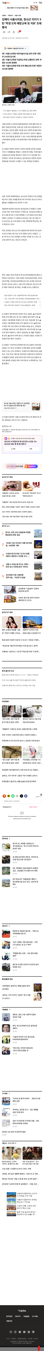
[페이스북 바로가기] (10, 1332)
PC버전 (36, 1339)
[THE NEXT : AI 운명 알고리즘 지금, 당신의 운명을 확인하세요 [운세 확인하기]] (22, 466)
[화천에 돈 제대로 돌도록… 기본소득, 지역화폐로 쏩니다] (6, 934)
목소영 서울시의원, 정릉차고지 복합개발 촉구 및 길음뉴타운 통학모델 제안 (17, 404)
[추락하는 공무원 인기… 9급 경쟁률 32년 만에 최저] (6, 1112)
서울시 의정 (18, 15)
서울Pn (4, 15)
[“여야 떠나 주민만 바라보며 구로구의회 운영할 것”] (6, 1051)
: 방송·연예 (8, 1143)
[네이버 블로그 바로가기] (33, 1332)
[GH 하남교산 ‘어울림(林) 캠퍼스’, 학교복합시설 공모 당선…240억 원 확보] (6, 883)
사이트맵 (30, 1339)
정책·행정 (5, 838)
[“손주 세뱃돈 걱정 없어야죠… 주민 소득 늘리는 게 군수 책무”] (6, 945)
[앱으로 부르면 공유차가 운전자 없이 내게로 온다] (6, 967)
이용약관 (13, 1339)
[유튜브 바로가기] (19, 1332)
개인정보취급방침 (21, 1339)
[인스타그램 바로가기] (24, 1332)
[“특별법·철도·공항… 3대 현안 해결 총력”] (6, 956)
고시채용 (5, 1093)
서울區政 (5, 1009)
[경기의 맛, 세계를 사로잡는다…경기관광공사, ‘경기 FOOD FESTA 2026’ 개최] (6, 847)
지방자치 (10, 15)
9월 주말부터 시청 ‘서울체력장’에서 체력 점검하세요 (21, 295)
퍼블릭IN (9, 1321)
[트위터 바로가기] (15, 1332)
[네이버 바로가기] (28, 1332)
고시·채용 (35, 1316)
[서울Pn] (6, 2)
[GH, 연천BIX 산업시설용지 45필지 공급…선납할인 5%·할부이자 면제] (6, 871)
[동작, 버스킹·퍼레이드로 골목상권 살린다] (6, 1028)
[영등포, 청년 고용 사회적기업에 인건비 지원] (6, 1017)
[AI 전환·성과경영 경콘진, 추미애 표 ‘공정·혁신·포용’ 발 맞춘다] (6, 860)
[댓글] (19, 32)
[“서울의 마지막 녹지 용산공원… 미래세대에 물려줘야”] (6, 1039)
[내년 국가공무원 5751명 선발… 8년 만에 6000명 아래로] (6, 1123)
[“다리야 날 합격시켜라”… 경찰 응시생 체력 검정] (6, 1101)
